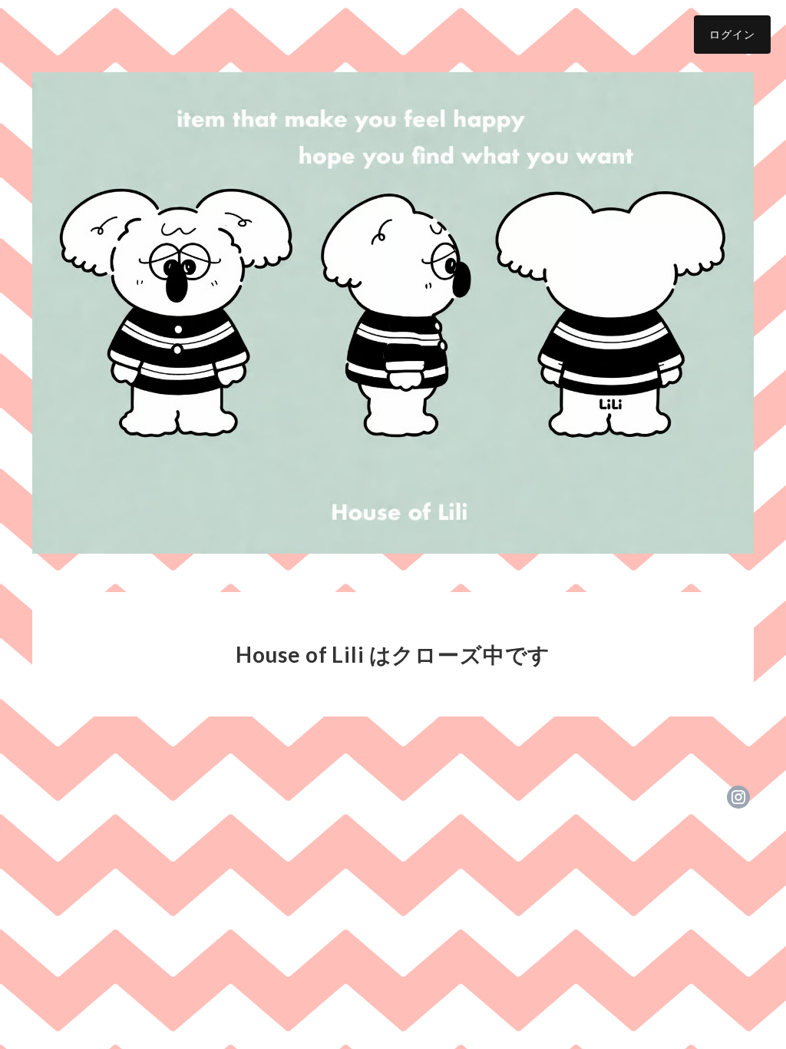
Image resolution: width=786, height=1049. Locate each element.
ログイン (732, 34)
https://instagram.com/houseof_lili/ (738, 797)
